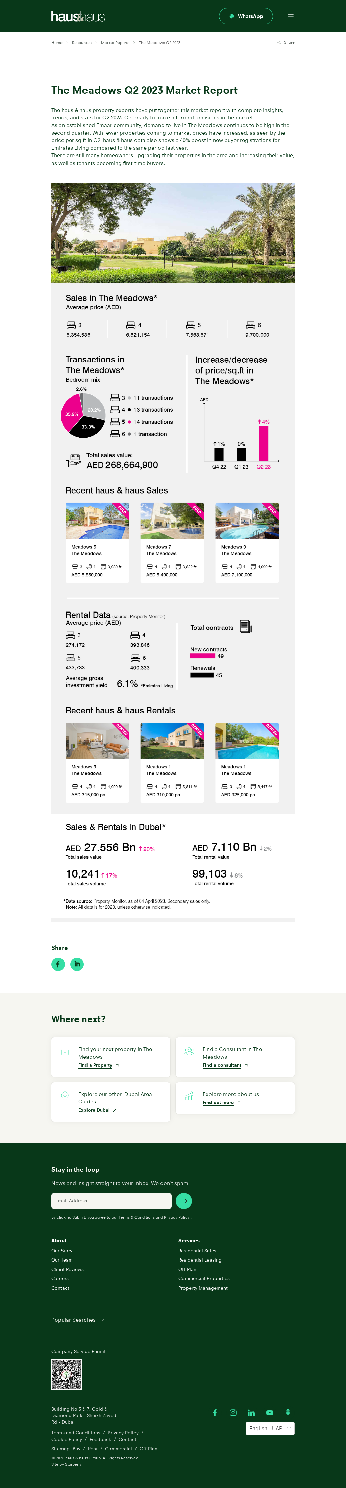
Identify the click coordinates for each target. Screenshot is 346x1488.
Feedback (100, 1439)
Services (189, 1240)
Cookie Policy (66, 1439)
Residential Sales (197, 1251)
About (58, 1240)
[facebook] (58, 964)
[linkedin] (77, 964)
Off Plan (187, 1269)
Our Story (61, 1251)
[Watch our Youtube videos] (269, 1412)
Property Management (203, 1288)
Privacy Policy (177, 1217)
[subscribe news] (184, 1201)
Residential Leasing (200, 1260)
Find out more (218, 1102)
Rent (93, 1449)
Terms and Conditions (75, 1433)
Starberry (73, 1464)
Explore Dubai (94, 1110)
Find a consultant (222, 1065)
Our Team (62, 1260)
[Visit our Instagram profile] (233, 1412)
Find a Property (95, 1065)
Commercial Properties (204, 1278)
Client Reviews (67, 1269)
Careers (60, 1278)
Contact (60, 1288)
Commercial (118, 1449)
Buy (76, 1449)
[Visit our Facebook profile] (215, 1412)
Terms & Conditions (137, 1217)
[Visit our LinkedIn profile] (251, 1412)
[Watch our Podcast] (288, 1412)
